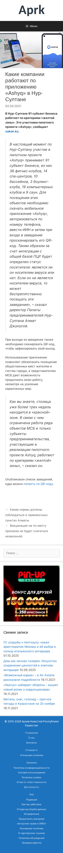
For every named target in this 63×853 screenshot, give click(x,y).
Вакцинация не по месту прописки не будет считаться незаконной (26, 531)
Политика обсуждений (31, 838)
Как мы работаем (31, 804)
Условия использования (31, 772)
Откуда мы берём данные (31, 809)
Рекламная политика (31, 828)
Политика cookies (31, 777)
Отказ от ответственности (31, 782)
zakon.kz (12, 131)
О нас (31, 737)
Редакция (31, 799)
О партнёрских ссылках (31, 833)
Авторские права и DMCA (31, 823)
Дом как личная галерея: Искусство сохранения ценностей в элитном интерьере (30, 665)
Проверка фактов (31, 842)
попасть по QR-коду (38, 484)
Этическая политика (31, 755)
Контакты (31, 742)
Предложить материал (31, 819)
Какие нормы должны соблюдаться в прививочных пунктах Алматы (26, 515)
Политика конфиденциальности (32, 768)
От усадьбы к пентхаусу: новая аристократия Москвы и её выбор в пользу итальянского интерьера (30, 647)
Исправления (31, 814)
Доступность (31, 787)
